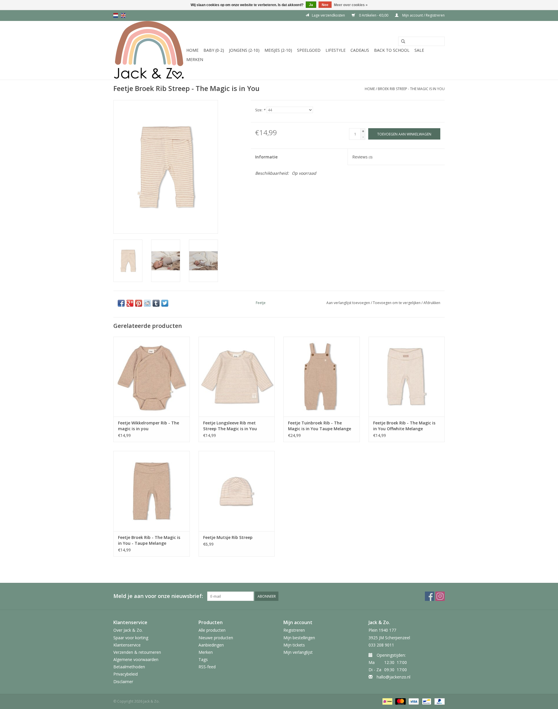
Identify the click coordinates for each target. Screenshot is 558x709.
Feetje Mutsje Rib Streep (228, 537)
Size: (260, 110)
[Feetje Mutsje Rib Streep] (236, 491)
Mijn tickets (294, 645)
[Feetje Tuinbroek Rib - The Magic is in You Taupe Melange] (321, 377)
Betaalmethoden (129, 666)
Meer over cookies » (351, 5)
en (123, 15)
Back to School (391, 50)
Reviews (362, 157)
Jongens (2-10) (244, 50)
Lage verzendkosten (328, 15)
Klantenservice (127, 645)
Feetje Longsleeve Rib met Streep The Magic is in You (230, 425)
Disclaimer (123, 681)
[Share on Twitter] (164, 303)
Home (192, 50)
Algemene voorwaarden (135, 659)
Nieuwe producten (215, 637)
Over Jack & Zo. (128, 630)
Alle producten (212, 630)
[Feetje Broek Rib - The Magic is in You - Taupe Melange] (151, 491)
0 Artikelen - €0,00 (373, 15)
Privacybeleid (125, 674)
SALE (419, 50)
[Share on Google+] (129, 303)
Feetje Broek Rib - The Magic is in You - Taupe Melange (149, 540)
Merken (194, 59)
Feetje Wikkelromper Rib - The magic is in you (148, 425)
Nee (325, 5)
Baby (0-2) (213, 50)
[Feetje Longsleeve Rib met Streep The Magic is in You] (236, 377)
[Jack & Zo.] (149, 50)
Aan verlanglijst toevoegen (348, 302)
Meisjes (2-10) (278, 50)
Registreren (294, 630)
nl (115, 15)
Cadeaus (359, 50)
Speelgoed (309, 50)
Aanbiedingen (211, 645)
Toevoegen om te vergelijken (397, 302)
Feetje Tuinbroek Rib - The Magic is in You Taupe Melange (319, 425)
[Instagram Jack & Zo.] (440, 596)
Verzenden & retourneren (137, 652)
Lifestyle (336, 50)
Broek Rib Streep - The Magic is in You (411, 88)
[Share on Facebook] (121, 303)
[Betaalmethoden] (386, 701)
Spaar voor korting (130, 637)
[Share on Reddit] (147, 303)
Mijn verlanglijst (298, 652)
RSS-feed (207, 666)
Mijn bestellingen (299, 637)
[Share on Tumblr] (156, 303)
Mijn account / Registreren (423, 15)
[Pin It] (138, 303)
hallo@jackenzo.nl (393, 677)
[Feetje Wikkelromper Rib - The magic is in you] (151, 377)
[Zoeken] (403, 42)
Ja (311, 5)
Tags (203, 659)
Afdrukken (431, 302)
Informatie (266, 157)
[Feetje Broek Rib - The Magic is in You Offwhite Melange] (407, 377)
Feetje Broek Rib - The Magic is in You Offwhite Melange (404, 425)
